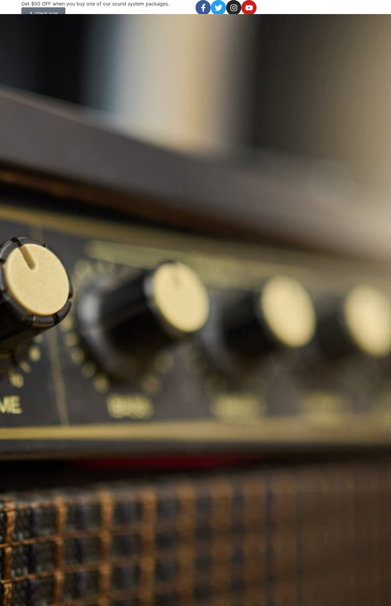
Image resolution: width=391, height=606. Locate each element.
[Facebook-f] (203, 7)
